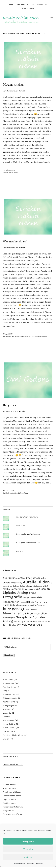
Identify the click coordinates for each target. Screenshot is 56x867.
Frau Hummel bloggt (12, 792)
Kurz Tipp (7, 709)
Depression (42, 588)
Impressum (39, 863)
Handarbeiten (11, 601)
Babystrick (9, 405)
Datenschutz (30, 863)
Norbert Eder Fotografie (13, 807)
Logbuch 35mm (9, 799)
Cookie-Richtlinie (19, 863)
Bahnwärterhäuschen (12, 796)
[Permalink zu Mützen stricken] (28, 77)
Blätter (6, 589)
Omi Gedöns (26, 336)
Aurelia (22, 91)
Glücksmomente (10, 698)
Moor (30, 613)
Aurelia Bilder (36, 581)
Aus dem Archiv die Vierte (27, 517)
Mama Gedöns (9, 724)
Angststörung (16, 583)
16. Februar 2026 (9, 170)
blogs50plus (8, 810)
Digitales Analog (15, 592)
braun (26, 589)
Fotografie (12, 597)
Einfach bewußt (9, 785)
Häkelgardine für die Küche (28, 543)
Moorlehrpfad (9, 617)
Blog (11, 4)
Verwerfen (28, 849)
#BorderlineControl (14, 577)
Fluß (34, 593)
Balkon (16, 586)
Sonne (47, 621)
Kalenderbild (10, 605)
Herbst (23, 602)
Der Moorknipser (10, 803)
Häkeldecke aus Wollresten (28, 534)
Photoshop (18, 621)
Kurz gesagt (7, 336)
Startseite (20, 525)
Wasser (31, 624)
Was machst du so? (15, 241)
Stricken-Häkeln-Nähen (10, 172)
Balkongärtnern (27, 586)
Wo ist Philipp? (9, 788)
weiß (39, 624)
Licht (35, 609)
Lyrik (5, 716)
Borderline (17, 588)
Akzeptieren (28, 841)
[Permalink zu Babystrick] (28, 398)
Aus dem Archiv (9, 687)
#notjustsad (33, 577)
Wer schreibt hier (25, 4)
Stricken (12, 625)
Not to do (20, 551)
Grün (40, 597)
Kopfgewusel (39, 605)
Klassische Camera (25, 605)
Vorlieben (28, 857)
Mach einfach (9, 720)
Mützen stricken (13, 84)
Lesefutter (29, 610)
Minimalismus (16, 336)
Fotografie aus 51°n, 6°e (12, 814)
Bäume (32, 589)
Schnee (41, 622)
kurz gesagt (13, 609)
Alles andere (8, 680)
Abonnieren (8, 655)
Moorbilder (41, 613)
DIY (30, 593)
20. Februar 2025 (9, 491)
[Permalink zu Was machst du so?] (28, 234)
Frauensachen (30, 597)
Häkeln (30, 602)
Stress (5, 625)
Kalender (41, 601)
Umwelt (22, 624)
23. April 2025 (8, 334)
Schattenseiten (30, 621)
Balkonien (38, 586)
